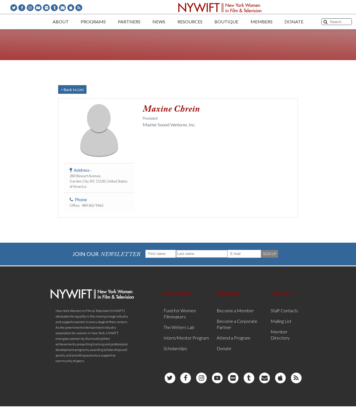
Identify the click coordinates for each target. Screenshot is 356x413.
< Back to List (72, 89)
